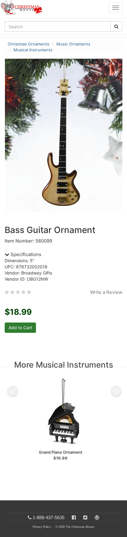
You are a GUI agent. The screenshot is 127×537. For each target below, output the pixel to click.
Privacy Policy (42, 526)
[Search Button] (116, 26)
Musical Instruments (33, 49)
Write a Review (106, 292)
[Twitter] (85, 517)
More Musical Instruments (63, 364)
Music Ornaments (73, 43)
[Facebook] (74, 517)
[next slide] (116, 391)
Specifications (25, 254)
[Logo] (23, 7)
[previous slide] (12, 391)
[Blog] (97, 517)
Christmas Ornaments (28, 43)
